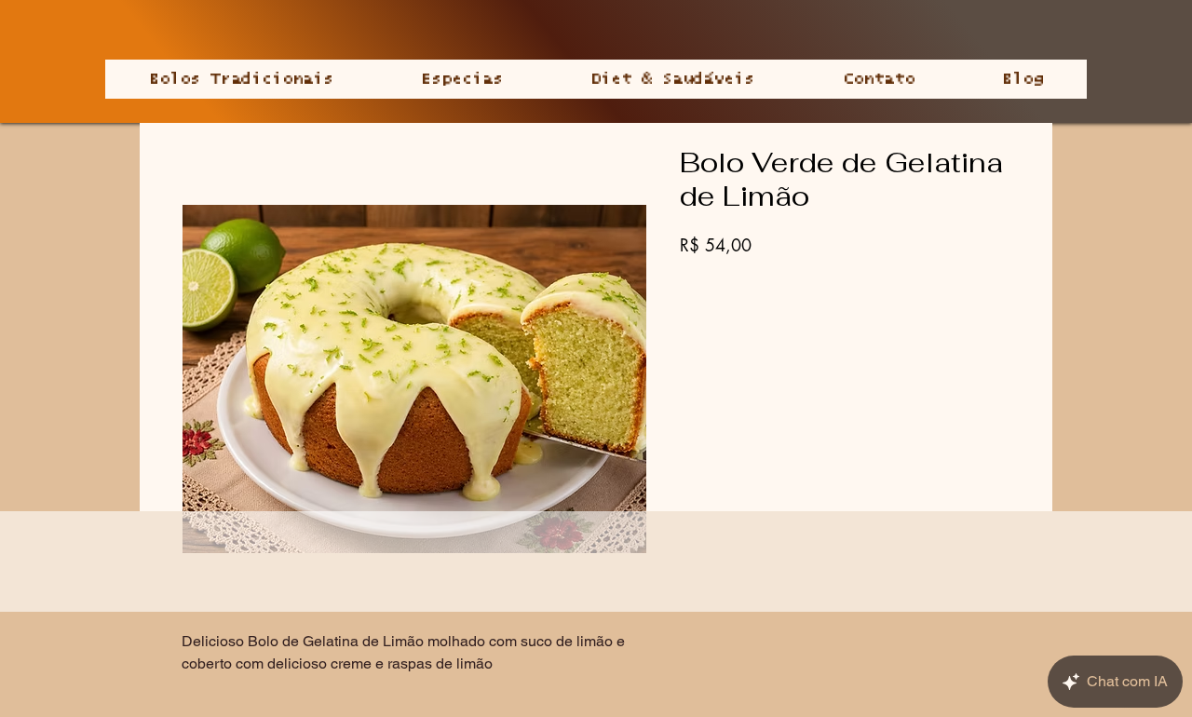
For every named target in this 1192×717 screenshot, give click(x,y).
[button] (241, 79)
